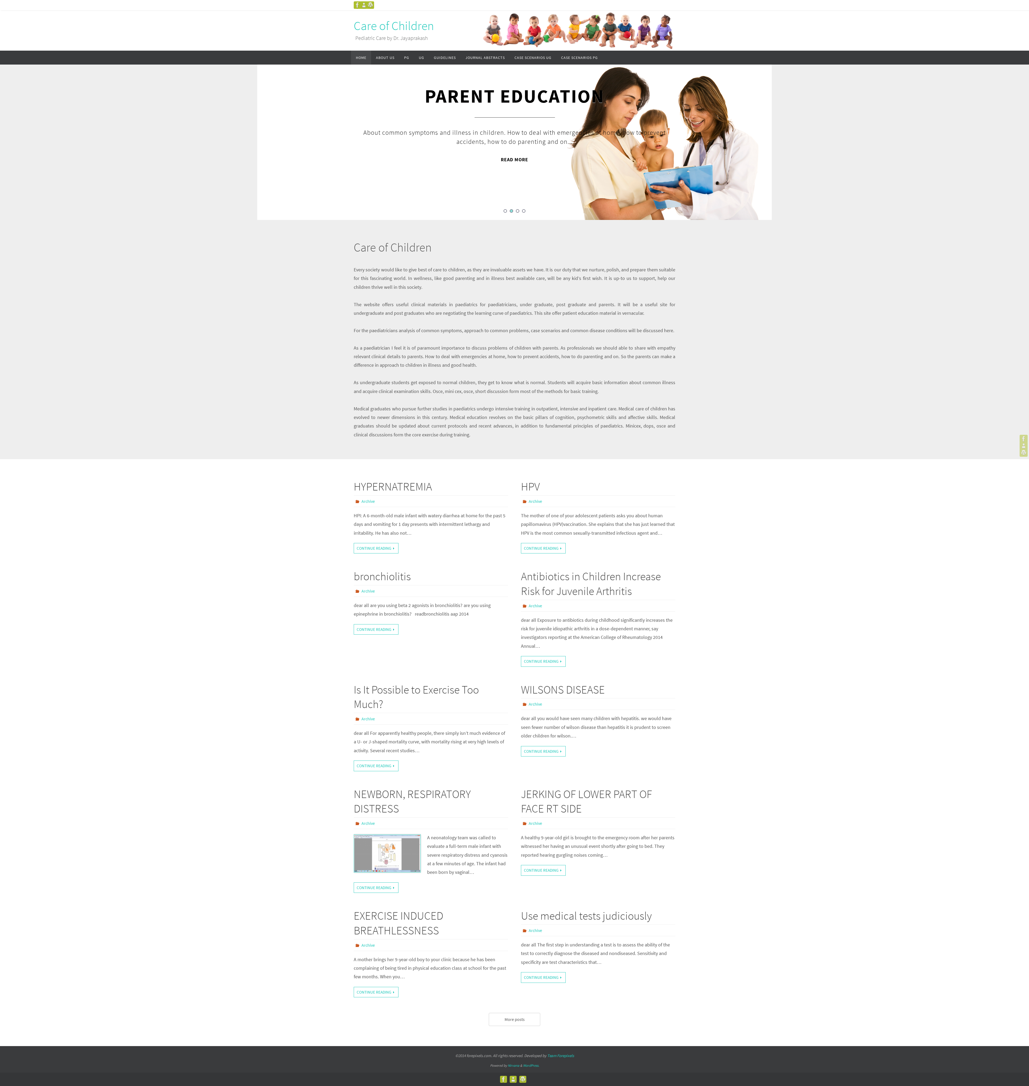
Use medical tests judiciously (586, 916)
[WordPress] (370, 5)
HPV (530, 486)
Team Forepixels (560, 1055)
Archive (368, 501)
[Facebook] (357, 5)
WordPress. (531, 1065)
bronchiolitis (382, 576)
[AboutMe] (364, 5)
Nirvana (513, 1065)
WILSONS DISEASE (563, 689)
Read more (514, 159)
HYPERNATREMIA (393, 486)
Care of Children (394, 26)
